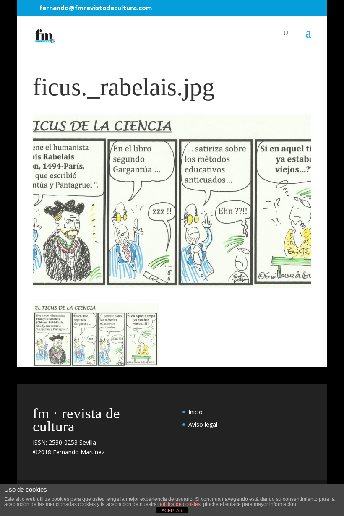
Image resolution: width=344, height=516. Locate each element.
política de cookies (179, 504)
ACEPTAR (172, 510)
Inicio (195, 412)
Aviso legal (202, 424)
